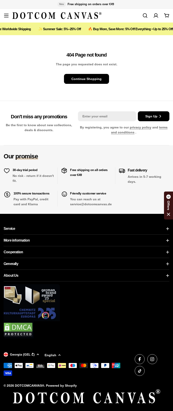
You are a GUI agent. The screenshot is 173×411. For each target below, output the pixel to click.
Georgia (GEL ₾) (22, 354)
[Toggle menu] (6, 15)
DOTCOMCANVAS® (29, 385)
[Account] (156, 15)
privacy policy (140, 127)
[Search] (145, 15)
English (50, 355)
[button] (168, 205)
